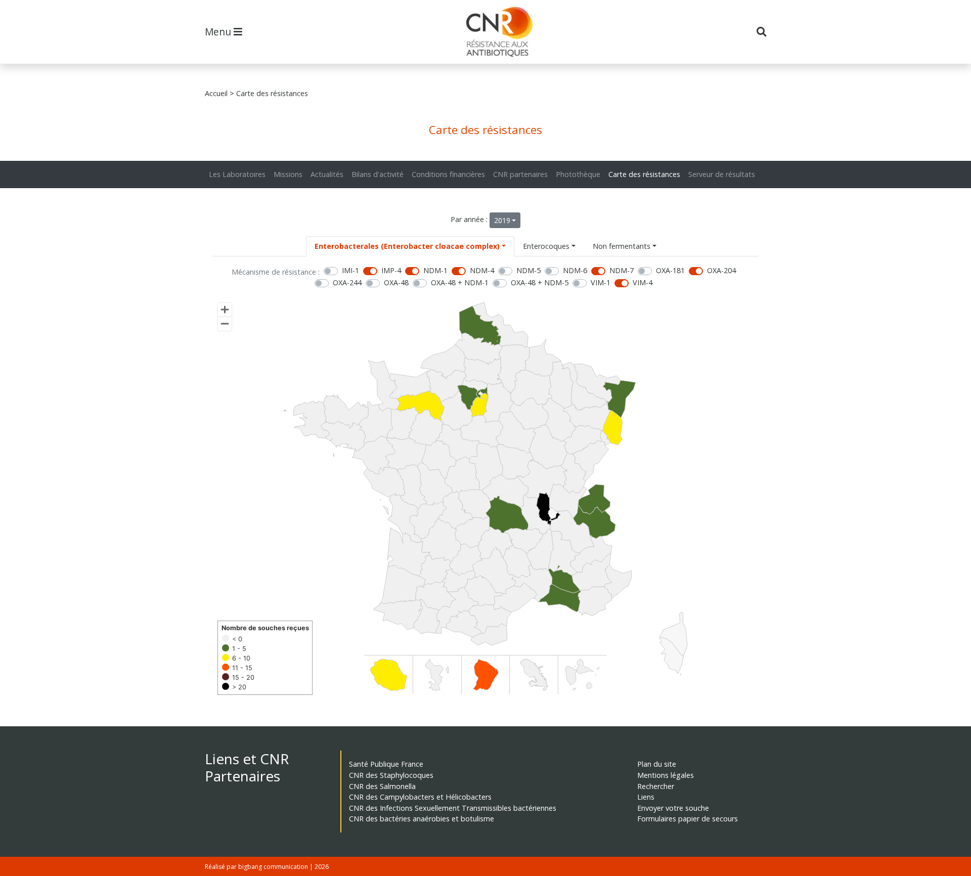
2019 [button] (502, 220)
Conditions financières (448, 174)
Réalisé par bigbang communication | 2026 (267, 866)
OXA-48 (396, 282)
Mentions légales (665, 775)
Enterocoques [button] (546, 246)
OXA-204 (721, 270)
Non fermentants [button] (621, 246)
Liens (645, 797)
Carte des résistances (644, 174)
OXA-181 (670, 270)
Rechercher (655, 786)
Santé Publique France (386, 764)
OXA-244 (347, 282)
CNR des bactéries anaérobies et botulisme (421, 818)
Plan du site (656, 764)
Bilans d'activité (377, 174)
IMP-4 (391, 270)
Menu (219, 31)
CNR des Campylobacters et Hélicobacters (420, 797)
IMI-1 (350, 270)
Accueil (216, 93)
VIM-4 (642, 282)
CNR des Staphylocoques (391, 775)
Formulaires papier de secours (687, 818)
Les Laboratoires (237, 174)
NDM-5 (528, 270)
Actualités (327, 174)
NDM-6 (575, 270)
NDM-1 (435, 270)
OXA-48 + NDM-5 (539, 282)
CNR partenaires (520, 174)
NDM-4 (482, 270)
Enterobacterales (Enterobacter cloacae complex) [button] (407, 246)
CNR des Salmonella (382, 786)
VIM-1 (600, 282)
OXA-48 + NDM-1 (460, 282)
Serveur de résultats (721, 174)
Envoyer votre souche (673, 808)
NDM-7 (621, 270)
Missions (288, 174)
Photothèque (578, 174)
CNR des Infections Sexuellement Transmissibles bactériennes (452, 808)
